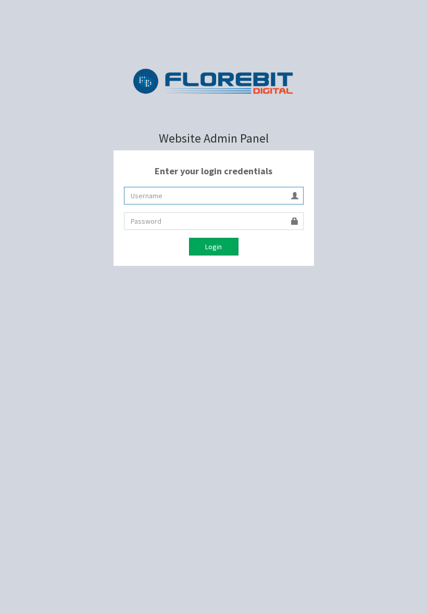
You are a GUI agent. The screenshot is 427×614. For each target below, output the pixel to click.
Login (213, 246)
